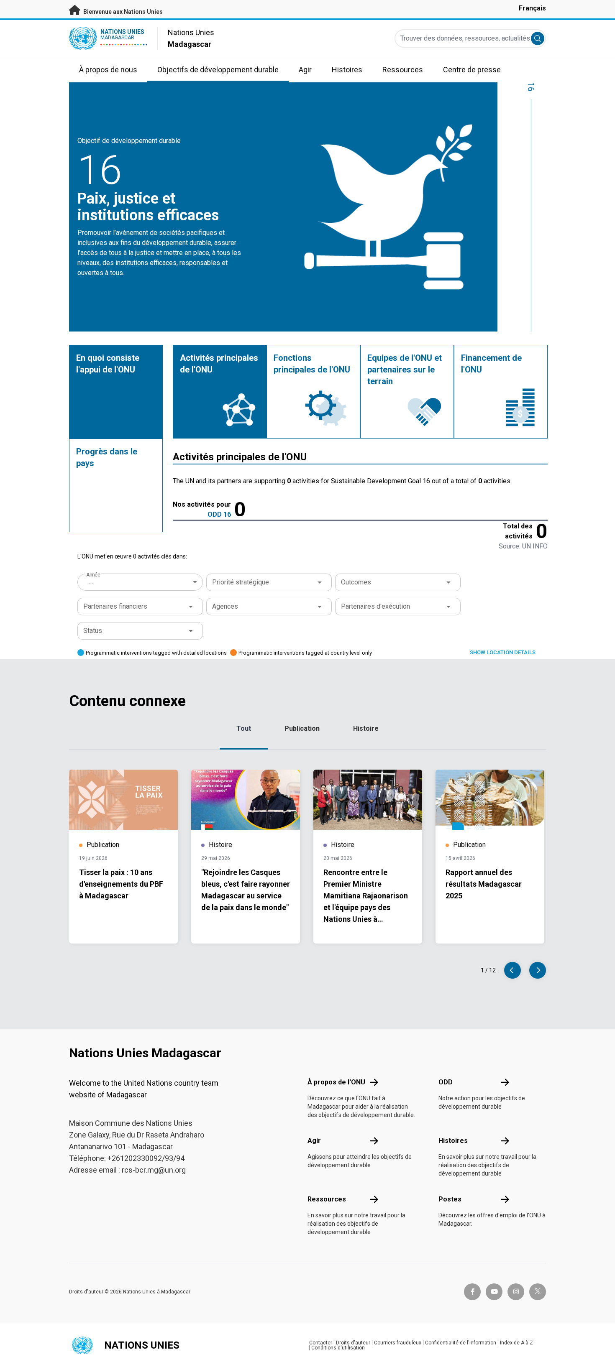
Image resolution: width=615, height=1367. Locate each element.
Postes (449, 1199)
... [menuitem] (91, 582)
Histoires (453, 1141)
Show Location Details (503, 652)
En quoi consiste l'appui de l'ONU (107, 364)
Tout (243, 728)
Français (532, 8)
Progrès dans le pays (106, 457)
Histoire (366, 728)
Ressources (327, 1199)
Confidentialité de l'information (460, 1343)
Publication (302, 728)
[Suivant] (537, 970)
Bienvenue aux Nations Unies (122, 11)
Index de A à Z (516, 1343)
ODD (445, 1082)
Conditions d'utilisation (338, 1348)
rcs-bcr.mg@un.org (154, 1170)
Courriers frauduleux (397, 1343)
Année (93, 575)
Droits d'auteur (353, 1343)
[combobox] (141, 581)
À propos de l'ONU (336, 1082)
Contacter (320, 1343)
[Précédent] (512, 970)
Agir (314, 1141)
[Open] (319, 582)
